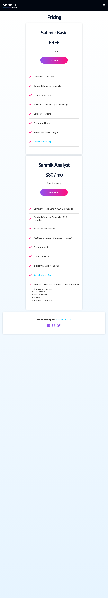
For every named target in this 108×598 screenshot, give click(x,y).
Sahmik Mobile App (43, 141)
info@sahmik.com (63, 319)
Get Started (54, 60)
